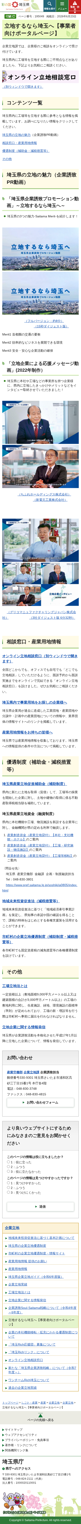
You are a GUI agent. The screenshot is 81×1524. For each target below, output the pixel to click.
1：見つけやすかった (26, 1183)
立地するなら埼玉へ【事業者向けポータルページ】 (41, 1322)
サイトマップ (13, 1429)
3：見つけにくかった (26, 1192)
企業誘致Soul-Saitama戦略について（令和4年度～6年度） (42, 1310)
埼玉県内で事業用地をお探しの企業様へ (34, 702)
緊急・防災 (74, 8)
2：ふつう (18, 1167)
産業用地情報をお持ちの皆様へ (27, 732)
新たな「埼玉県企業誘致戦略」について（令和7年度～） (42, 1370)
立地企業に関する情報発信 (23, 1027)
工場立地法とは (14, 986)
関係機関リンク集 (16, 1450)
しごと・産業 (29, 1402)
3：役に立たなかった (26, 1171)
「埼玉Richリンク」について (28, 1352)
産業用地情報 (17, 1269)
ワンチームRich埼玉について (28, 1380)
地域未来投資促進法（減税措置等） (31, 901)
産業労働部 (15, 1072)
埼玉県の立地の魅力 (16, 135)
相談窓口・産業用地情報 (19, 143)
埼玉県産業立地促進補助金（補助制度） (34, 784)
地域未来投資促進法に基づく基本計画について (41, 1238)
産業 (43, 1402)
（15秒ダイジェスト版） (51, 326)
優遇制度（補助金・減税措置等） (26, 151)
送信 (42, 1206)
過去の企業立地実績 (22, 1387)
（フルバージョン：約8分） (44, 321)
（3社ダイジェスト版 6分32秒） (52, 617)
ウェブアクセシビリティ (21, 1434)
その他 (7, 159)
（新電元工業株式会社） (50, 500)
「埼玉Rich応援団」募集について (32, 1344)
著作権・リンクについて (21, 1445)
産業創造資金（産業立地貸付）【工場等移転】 (40, 856)
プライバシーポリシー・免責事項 (27, 1440)
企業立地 (12, 1228)
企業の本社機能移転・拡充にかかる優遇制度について (43, 1334)
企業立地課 (31, 1072)
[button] (49, 6)
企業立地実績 (17, 1284)
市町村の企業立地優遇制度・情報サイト (36, 1253)
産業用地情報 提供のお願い (27, 1261)
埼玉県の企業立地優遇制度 (27, 1245)
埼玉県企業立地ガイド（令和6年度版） (36, 1277)
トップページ (10, 1402)
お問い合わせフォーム (42, 1102)
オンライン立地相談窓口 (25, 1360)
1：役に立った (21, 1162)
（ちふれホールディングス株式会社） (44, 494)
